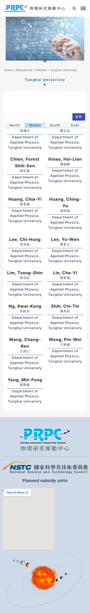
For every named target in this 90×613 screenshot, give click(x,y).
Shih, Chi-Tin (65, 306)
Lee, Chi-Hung (25, 239)
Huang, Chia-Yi (25, 199)
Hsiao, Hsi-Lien (65, 159)
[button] (74, 9)
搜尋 (78, 117)
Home (8, 70)
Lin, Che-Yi (65, 272)
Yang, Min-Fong (25, 379)
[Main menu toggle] (83, 8)
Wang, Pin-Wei (65, 339)
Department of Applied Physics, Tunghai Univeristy (25, 142)
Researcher (24, 70)
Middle (41, 70)
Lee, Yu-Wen (65, 239)
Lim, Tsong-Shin (25, 272)
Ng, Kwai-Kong (25, 306)
